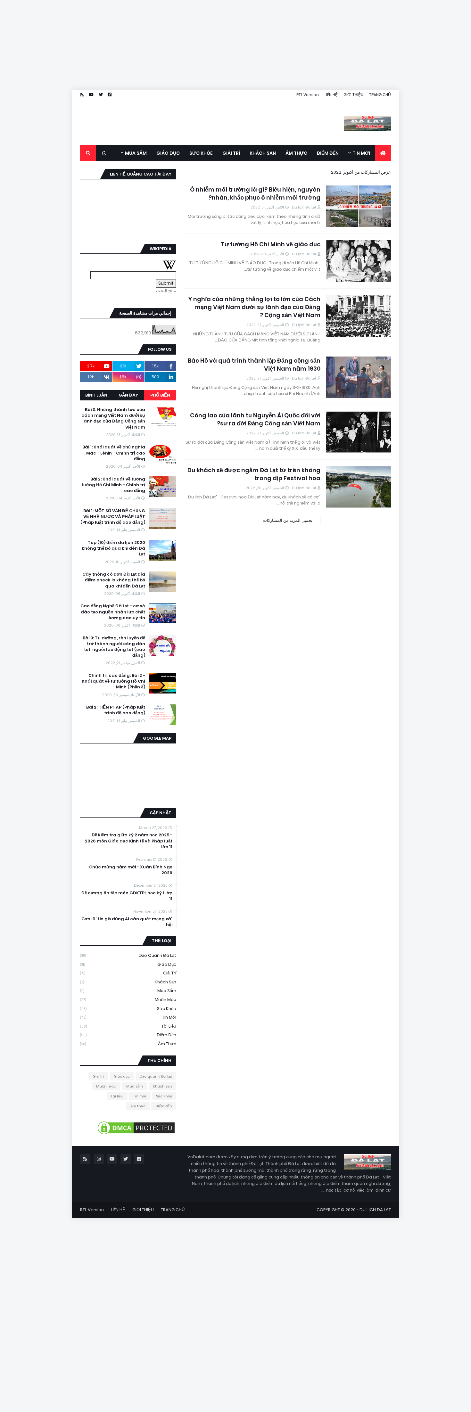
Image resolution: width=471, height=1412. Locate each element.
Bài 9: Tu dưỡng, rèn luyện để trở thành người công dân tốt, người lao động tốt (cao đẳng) (114, 647)
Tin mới (128, 1017)
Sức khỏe (128, 1009)
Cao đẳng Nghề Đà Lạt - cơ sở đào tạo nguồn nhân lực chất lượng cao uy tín (112, 611)
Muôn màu (128, 1000)
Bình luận (96, 395)
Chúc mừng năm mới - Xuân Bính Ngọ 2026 (130, 870)
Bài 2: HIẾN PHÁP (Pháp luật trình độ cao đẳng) (115, 710)
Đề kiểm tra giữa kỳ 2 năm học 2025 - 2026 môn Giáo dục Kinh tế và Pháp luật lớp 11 (128, 841)
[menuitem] (383, 153)
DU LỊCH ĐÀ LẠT (375, 1210)
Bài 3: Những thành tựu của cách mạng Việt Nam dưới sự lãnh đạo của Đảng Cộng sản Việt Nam (113, 418)
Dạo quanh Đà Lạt (128, 955)
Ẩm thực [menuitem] (296, 153)
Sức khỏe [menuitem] (201, 153)
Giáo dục (128, 964)
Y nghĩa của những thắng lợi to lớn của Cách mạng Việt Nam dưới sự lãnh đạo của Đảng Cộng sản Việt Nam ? (254, 307)
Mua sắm (128, 991)
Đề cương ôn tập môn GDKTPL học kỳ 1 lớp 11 (126, 896)
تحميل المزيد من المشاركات (287, 520)
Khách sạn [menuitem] (263, 153)
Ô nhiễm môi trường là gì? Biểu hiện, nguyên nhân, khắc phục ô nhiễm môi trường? (255, 193)
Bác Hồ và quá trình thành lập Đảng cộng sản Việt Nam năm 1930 (254, 365)
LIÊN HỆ (331, 94)
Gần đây (128, 395)
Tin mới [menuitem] (361, 153)
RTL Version (307, 94)
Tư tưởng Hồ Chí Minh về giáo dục (270, 244)
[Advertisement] (279, 45)
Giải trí (128, 973)
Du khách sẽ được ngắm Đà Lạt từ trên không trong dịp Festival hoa (253, 474)
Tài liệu (128, 1026)
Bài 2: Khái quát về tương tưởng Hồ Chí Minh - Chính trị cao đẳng (113, 485)
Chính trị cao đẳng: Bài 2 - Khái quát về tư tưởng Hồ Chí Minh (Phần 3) (113, 681)
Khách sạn (128, 982)
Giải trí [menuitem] (231, 153)
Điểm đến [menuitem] (328, 153)
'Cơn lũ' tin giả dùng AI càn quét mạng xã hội (126, 922)
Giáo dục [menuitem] (168, 153)
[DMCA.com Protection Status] (136, 1134)
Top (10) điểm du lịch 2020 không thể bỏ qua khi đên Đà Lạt (113, 548)
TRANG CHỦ (380, 94)
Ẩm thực (128, 1044)
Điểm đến (128, 1035)
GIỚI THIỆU (353, 94)
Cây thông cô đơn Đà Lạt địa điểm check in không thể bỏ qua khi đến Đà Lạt (113, 580)
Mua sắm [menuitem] (136, 153)
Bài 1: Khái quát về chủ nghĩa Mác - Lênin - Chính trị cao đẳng (113, 453)
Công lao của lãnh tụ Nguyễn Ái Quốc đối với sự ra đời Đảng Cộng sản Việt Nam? (255, 419)
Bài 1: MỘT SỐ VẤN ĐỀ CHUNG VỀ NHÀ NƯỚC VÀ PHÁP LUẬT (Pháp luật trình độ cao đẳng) (112, 516)
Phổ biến (160, 395)
